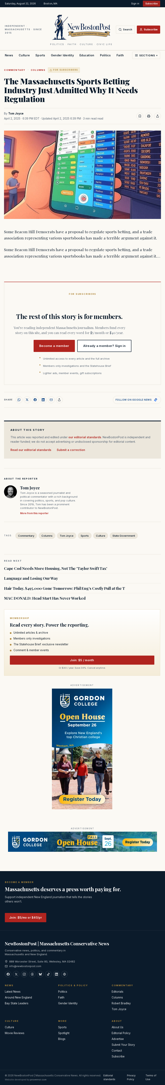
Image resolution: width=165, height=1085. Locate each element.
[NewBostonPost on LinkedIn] (56, 974)
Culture (24, 55)
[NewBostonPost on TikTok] (48, 974)
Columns (38, 70)
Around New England (18, 997)
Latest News (13, 991)
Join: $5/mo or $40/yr (25, 917)
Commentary (14, 70)
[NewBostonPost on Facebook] (8, 974)
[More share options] (59, 399)
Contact (117, 1050)
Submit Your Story (123, 1044)
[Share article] (157, 116)
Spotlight (63, 1033)
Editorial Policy (121, 1033)
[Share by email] (51, 399)
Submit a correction (71, 450)
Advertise (118, 1039)
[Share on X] (27, 399)
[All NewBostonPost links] (64, 974)
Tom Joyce (16, 113)
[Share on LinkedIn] (43, 399)
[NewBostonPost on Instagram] (24, 974)
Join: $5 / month (82, 660)
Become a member (54, 346)
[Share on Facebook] (35, 399)
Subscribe (151, 3)
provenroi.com (38, 1079)
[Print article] (148, 116)
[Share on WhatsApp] (19, 399)
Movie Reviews (14, 1033)
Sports (40, 55)
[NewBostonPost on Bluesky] (40, 974)
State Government (123, 535)
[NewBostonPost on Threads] (32, 974)
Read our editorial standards (30, 450)
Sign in (135, 3)
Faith (120, 55)
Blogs (61, 1039)
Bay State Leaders (16, 1003)
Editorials (117, 991)
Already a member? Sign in (104, 346)
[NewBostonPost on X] (16, 974)
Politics (105, 55)
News (9, 55)
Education (86, 55)
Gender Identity (62, 55)
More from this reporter (34, 513)
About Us (117, 1027)
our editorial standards (84, 437)
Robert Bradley (121, 1003)
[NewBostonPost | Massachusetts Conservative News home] (81, 27)
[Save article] (139, 116)
